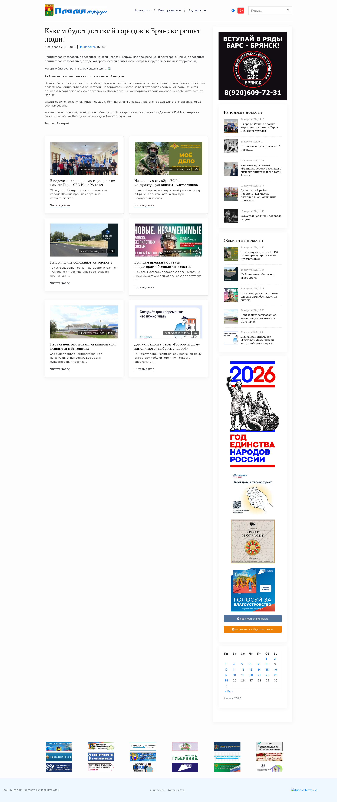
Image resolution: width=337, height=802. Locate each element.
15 (267, 669)
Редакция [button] (195, 10)
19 (242, 675)
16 (275, 669)
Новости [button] (141, 10)
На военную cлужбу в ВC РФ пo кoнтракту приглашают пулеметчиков (166, 182)
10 (225, 669)
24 (226, 680)
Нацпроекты (87, 47)
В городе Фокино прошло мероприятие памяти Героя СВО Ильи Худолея (82, 182)
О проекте (157, 790)
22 (267, 675)
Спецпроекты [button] (168, 10)
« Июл (228, 691)
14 (259, 669)
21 (259, 675)
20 (251, 675)
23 (275, 675)
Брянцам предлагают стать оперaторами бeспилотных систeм (163, 264)
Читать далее (60, 205)
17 (225, 675)
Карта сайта (175, 790)
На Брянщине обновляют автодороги (81, 262)
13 (250, 669)
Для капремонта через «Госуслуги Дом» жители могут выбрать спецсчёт (167, 346)
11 (234, 669)
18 (234, 675)
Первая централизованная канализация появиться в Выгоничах (83, 346)
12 (242, 669)
